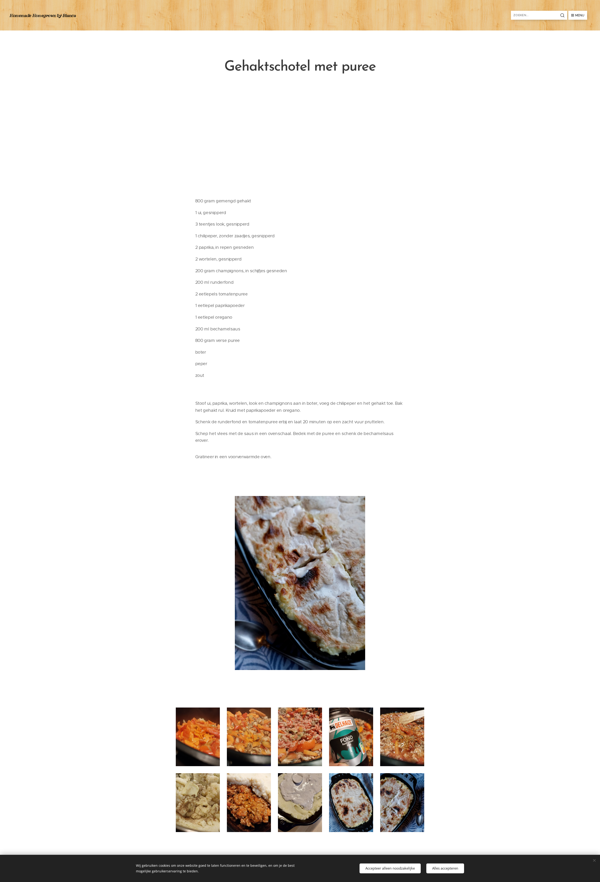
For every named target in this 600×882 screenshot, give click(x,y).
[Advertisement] (300, 136)
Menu (579, 15)
